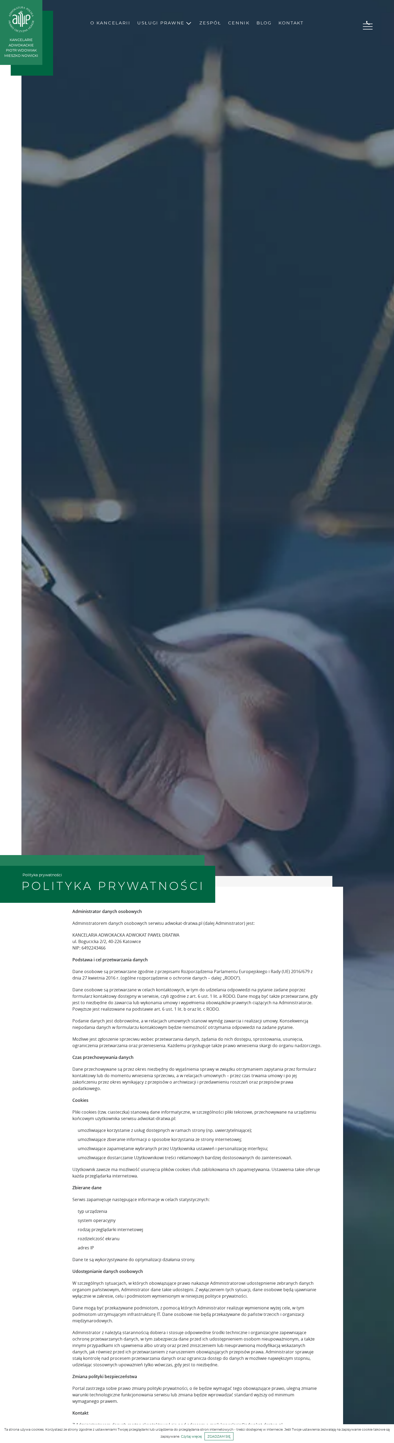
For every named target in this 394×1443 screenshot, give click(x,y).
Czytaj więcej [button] (191, 1436)
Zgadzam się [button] (219, 1436)
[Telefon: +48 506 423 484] (368, 23)
